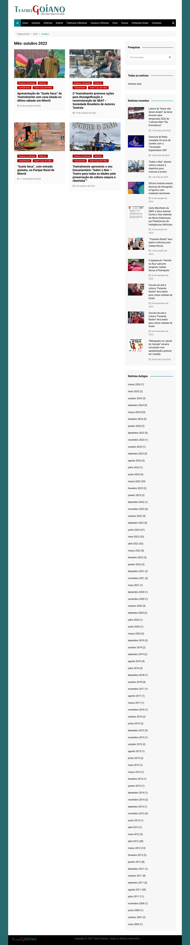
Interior (59, 23)
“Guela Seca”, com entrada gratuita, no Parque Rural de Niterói (35, 170)
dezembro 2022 (136, 502)
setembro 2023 (136, 453)
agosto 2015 (134, 751)
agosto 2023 (134, 460)
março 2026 (134, 384)
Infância (48, 23)
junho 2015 (134, 758)
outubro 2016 (135, 716)
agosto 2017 (134, 695)
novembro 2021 (136, 578)
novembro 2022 (136, 509)
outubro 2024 (135, 398)
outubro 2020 (135, 605)
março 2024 (134, 412)
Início (25, 23)
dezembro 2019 (136, 640)
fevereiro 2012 (135, 855)
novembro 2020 (136, 599)
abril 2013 (133, 827)
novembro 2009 (136, 903)
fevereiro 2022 (135, 557)
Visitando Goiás (140, 23)
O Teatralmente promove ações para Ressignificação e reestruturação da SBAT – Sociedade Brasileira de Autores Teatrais (94, 100)
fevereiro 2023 (135, 488)
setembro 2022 (136, 522)
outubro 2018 (135, 682)
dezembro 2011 (136, 868)
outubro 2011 (135, 875)
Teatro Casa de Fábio (43, 88)
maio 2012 (133, 834)
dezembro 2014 (136, 792)
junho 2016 (134, 723)
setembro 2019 (136, 654)
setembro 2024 (136, 405)
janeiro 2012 (134, 861)
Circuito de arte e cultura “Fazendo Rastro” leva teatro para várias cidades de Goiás (160, 292)
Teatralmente (24, 88)
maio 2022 (133, 536)
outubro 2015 (135, 744)
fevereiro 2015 (135, 778)
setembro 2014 (136, 806)
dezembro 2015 (136, 730)
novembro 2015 (136, 737)
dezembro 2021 (136, 571)
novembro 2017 (136, 688)
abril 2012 (133, 841)
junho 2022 (134, 529)
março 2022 (134, 550)
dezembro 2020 (136, 592)
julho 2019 (133, 668)
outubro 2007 (135, 917)
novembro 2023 (136, 439)
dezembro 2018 (136, 675)
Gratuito (36, 23)
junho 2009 (134, 910)
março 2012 (134, 848)
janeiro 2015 (134, 785)
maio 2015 (133, 765)
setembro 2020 (136, 612)
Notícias (42, 83)
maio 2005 (133, 924)
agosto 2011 (134, 889)
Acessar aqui (134, 83)
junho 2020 (134, 626)
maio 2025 (133, 391)
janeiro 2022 (134, 564)
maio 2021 (133, 585)
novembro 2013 (136, 813)
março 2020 (134, 633)
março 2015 (134, 772)
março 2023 (134, 481)
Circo (115, 23)
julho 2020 (133, 619)
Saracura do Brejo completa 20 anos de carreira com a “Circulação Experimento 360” (160, 143)
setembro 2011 (136, 882)
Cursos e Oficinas (100, 23)
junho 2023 (134, 474)
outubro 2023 (135, 446)
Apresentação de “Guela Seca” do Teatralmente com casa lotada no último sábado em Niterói (39, 97)
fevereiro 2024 (135, 419)
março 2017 (134, 702)
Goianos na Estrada (27, 83)
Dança (124, 23)
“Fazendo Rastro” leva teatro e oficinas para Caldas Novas (160, 242)
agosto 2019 (134, 661)
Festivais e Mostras (77, 23)
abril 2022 (133, 543)
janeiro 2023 (134, 495)
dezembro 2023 (136, 432)
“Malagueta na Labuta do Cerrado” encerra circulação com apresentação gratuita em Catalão (160, 348)
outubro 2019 (135, 647)
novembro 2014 (136, 799)
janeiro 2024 (134, 426)
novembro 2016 (136, 709)
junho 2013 (134, 820)
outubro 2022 (135, 516)
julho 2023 (133, 467)
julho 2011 (133, 896)
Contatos (156, 23)
